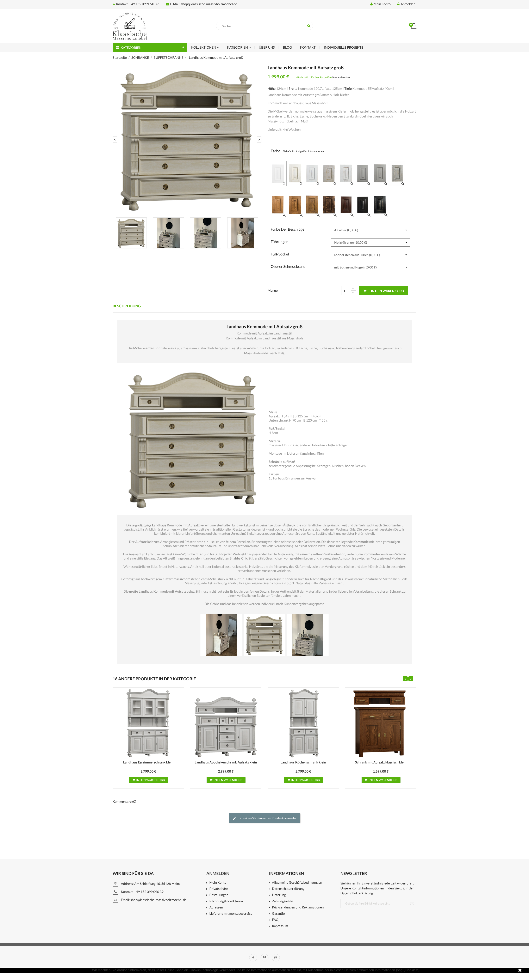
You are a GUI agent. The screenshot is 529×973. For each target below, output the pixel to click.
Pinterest (264, 957)
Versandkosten (341, 77)
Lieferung (279, 895)
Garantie (278, 913)
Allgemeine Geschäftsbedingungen (297, 882)
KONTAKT (308, 47)
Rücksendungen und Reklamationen (298, 907)
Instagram (276, 957)
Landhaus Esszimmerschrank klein (148, 762)
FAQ (275, 920)
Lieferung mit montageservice (230, 913)
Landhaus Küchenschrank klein (303, 762)
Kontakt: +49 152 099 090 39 (136, 4)
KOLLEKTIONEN (204, 47)
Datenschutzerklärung (288, 889)
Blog (287, 47)
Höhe (271, 89)
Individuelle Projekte (343, 47)
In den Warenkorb (387, 291)
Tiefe (348, 89)
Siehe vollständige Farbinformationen (303, 151)
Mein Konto (217, 882)
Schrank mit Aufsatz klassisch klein (380, 762)
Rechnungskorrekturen (226, 901)
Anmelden (217, 873)
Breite (293, 89)
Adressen (216, 907)
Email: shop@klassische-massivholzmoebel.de (153, 900)
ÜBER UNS (267, 47)
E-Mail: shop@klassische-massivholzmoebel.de (203, 4)
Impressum (280, 926)
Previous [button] (115, 140)
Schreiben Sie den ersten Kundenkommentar (267, 818)
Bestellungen (218, 895)
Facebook (253, 957)
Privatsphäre (218, 889)
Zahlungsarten (282, 901)
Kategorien (238, 47)
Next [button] (259, 140)
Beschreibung (127, 306)
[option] (187, 139)
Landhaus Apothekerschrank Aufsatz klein (226, 762)
